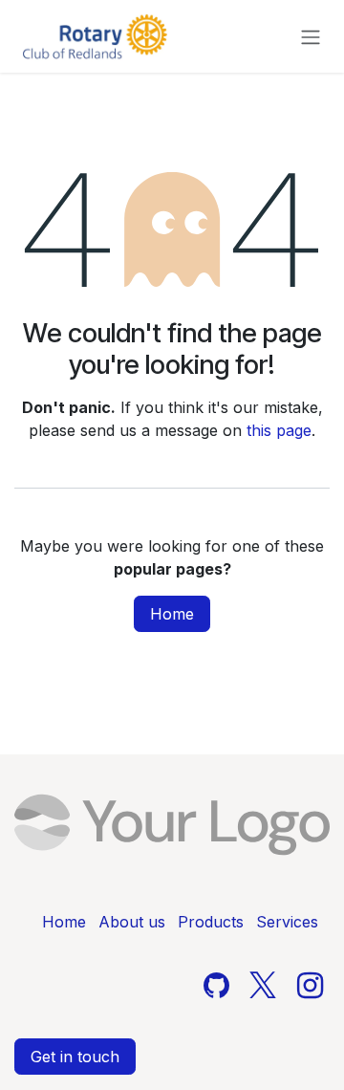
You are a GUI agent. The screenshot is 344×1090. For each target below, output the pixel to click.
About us (131, 921)
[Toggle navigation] (310, 36)
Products (211, 921)
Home (172, 613)
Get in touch (75, 1056)
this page (279, 430)
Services (287, 921)
